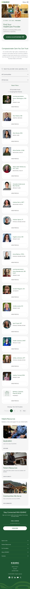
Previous (6, 411)
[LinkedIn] (15, 577)
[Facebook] (9, 577)
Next (24, 411)
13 (20, 411)
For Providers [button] (5, 548)
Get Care (11, 20)
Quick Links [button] (4, 540)
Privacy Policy (15, 566)
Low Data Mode (15, 570)
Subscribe (15, 528)
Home (6, 20)
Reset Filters (15, 85)
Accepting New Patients (16, 92)
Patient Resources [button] (6, 544)
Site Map (15, 568)
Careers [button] (4, 556)
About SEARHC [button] (5, 552)
